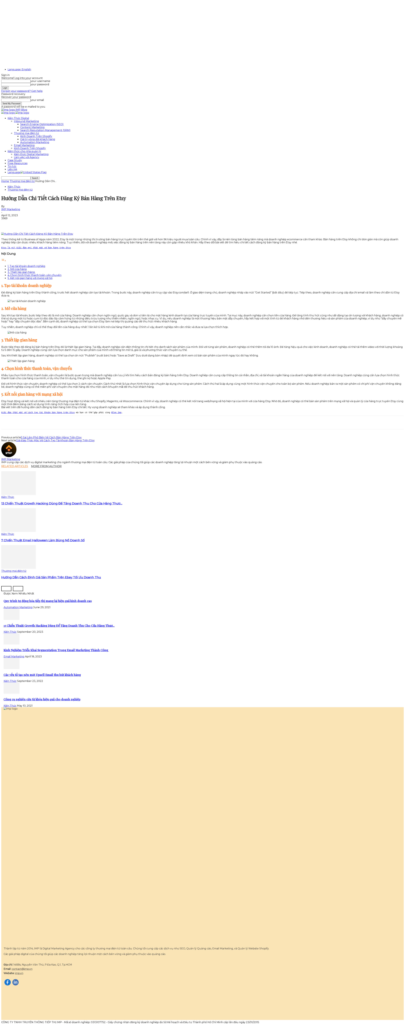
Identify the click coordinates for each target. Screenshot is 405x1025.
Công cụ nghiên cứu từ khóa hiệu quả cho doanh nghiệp (42, 699)
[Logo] (8, 112)
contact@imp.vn (22, 968)
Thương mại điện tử (26, 133)
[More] (63, 223)
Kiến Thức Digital (18, 118)
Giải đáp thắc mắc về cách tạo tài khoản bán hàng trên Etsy (38, 412)
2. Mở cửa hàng (17, 269)
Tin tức (12, 166)
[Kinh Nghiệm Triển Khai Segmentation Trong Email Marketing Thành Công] (11, 643)
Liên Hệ (12, 169)
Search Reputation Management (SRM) (45, 130)
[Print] (52, 223)
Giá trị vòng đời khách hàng (37, 139)
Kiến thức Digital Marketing (31, 154)
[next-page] (18, 588)
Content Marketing (32, 127)
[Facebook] (6, 223)
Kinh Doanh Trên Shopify (36, 136)
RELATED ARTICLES (14, 466)
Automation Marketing (34, 142)
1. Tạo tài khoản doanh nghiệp (26, 266)
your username (40, 81)
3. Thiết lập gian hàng (21, 272)
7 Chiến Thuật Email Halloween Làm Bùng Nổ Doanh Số (43, 540)
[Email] (40, 223)
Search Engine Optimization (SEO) (42, 124)
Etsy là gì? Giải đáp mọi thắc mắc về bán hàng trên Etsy (36, 247)
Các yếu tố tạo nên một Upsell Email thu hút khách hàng (42, 675)
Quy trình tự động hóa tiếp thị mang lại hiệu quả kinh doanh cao (48, 601)
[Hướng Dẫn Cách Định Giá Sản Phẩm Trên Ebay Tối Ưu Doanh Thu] (18, 567)
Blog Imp (116, 412)
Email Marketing (24, 145)
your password (40, 84)
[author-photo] (8, 456)
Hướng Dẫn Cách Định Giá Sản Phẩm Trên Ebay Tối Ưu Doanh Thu (51, 577)
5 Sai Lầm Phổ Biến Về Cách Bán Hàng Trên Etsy (51, 437)
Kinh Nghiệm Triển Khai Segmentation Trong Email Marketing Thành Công (56, 650)
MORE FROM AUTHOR (46, 466)
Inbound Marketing (26, 121)
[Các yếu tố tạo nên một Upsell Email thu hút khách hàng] (11, 668)
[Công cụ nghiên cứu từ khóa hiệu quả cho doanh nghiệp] (11, 692)
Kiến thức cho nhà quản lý (24, 151)
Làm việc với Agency (26, 157)
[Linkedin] (29, 223)
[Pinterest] (18, 223)
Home (5, 181)
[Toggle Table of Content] (3, 260)
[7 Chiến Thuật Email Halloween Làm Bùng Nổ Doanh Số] (18, 531)
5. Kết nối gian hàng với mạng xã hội (30, 278)
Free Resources (17, 163)
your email (37, 100)
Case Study (15, 160)
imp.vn (19, 973)
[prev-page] (6, 588)
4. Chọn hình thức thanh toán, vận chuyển (34, 275)
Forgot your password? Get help (22, 91)
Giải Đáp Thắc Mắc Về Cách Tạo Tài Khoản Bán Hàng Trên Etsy (55, 440)
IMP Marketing (10, 209)
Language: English (19, 69)
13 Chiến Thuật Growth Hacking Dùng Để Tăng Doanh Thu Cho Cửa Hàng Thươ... (61, 503)
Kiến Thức (14, 186)
